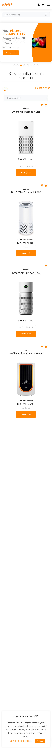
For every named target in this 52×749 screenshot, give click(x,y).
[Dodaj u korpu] (46, 105)
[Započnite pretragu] (47, 15)
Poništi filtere (42, 88)
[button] (42, 4)
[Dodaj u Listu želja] (41, 105)
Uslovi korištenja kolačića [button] (20, 740)
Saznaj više (26, 172)
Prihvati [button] (40, 741)
